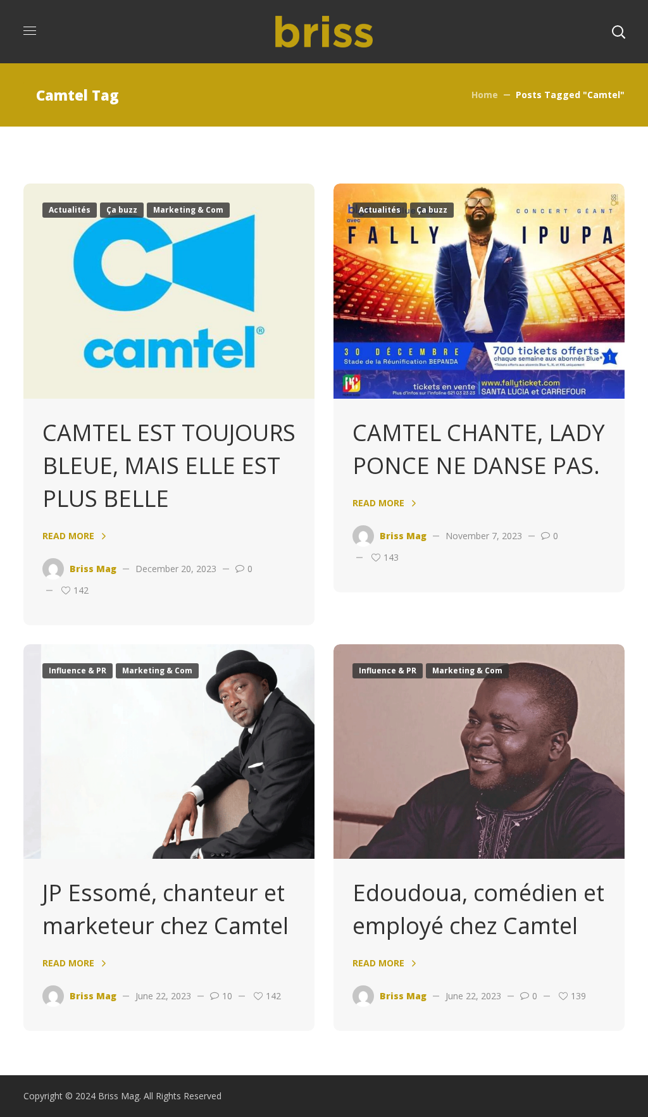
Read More (68, 536)
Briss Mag (93, 569)
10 (227, 996)
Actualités (69, 209)
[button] (618, 31)
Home (484, 95)
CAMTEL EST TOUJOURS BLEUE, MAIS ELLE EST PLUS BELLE (169, 465)
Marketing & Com (188, 209)
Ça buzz (121, 209)
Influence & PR (77, 670)
